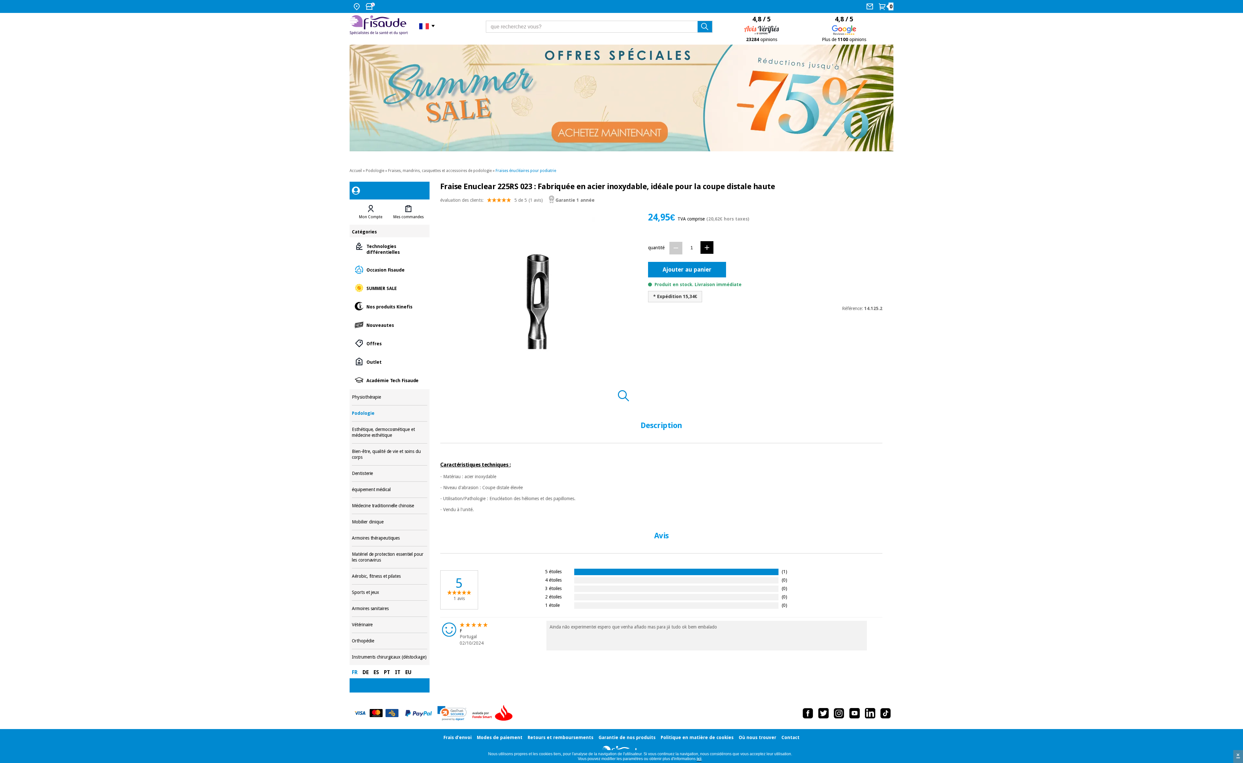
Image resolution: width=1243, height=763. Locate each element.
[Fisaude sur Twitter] (823, 713)
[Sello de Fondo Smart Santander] (494, 713)
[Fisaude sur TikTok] (885, 713)
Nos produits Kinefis (389, 306)
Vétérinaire (389, 625)
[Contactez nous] (870, 6)
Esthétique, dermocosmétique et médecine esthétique (389, 432)
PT (387, 672)
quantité (656, 247)
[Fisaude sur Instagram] (839, 713)
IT (397, 672)
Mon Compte (370, 217)
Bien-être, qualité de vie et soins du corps (389, 454)
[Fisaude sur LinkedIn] (870, 713)
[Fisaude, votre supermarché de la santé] (379, 26)
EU (408, 672)
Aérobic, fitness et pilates (389, 576)
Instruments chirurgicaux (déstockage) (389, 657)
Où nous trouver (757, 737)
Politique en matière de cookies (697, 737)
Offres (389, 343)
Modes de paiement (499, 737)
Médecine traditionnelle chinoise (389, 506)
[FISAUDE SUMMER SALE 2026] (621, 98)
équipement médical (389, 490)
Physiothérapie (389, 397)
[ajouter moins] (675, 248)
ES (376, 672)
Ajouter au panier (687, 269)
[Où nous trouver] (357, 6)
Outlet (389, 361)
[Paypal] (418, 713)
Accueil (356, 170)
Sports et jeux (389, 592)
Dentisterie (389, 473)
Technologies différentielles (389, 248)
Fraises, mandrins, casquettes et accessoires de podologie (440, 170)
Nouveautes (389, 325)
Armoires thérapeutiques (389, 538)
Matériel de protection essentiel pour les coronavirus (389, 557)
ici (699, 759)
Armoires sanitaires (389, 609)
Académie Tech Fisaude (389, 380)
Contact (790, 737)
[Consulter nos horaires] (370, 6)
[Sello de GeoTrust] (452, 713)
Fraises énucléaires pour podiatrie (526, 170)
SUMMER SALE (389, 288)
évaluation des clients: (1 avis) (491, 200)
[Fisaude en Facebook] (808, 713)
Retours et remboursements (560, 737)
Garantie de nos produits (627, 737)
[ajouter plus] (706, 247)
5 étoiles (553, 571)
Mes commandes (408, 217)
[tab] (370, 212)
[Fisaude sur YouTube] (854, 713)
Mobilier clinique (389, 522)
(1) (784, 571)
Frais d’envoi (457, 737)
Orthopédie (389, 641)
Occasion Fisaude (389, 269)
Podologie (375, 170)
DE (366, 672)
